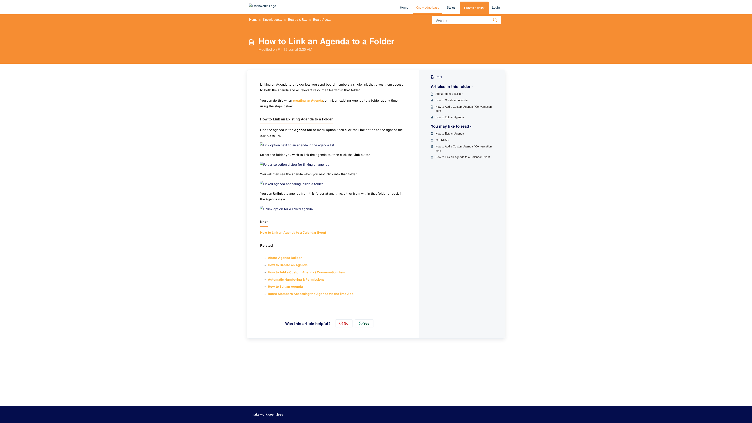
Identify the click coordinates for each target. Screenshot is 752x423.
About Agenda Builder (449, 94)
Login (496, 7)
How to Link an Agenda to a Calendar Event (463, 157)
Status (451, 7)
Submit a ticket (474, 7)
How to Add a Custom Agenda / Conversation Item (464, 109)
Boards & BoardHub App (305, 19)
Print (439, 77)
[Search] (495, 20)
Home (404, 7)
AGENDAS (442, 140)
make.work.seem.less (267, 414)
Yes (366, 323)
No (346, 323)
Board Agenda (323, 19)
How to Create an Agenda (452, 100)
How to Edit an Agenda (450, 117)
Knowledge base (427, 7)
